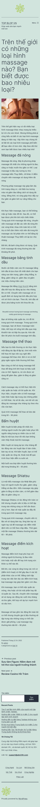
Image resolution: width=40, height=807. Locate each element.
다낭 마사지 (23, 286)
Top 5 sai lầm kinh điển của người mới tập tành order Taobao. (18, 710)
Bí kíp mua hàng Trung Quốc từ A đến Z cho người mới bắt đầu (19, 726)
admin (6, 643)
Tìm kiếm (5, 693)
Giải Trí (14, 646)
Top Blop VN (9, 23)
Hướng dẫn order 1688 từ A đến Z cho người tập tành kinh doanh (19, 715)
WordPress (22, 799)
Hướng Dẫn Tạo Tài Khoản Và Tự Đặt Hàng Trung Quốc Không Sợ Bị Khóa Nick (19, 731)
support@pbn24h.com (18, 755)
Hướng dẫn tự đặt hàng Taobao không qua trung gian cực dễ (19, 721)
